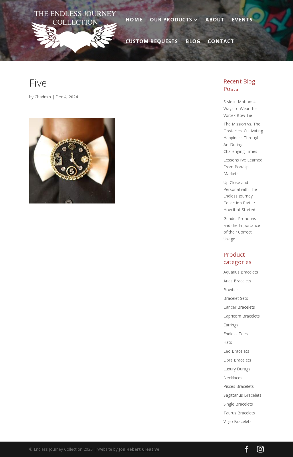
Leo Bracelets (236, 351)
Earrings (230, 325)
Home (134, 20)
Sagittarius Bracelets (242, 395)
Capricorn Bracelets (241, 316)
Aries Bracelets (237, 281)
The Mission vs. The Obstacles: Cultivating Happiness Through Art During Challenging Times (243, 137)
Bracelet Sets (235, 298)
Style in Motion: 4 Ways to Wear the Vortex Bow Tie (240, 108)
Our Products (171, 20)
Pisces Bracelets (238, 386)
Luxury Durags (236, 369)
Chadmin (43, 96)
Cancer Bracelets (239, 307)
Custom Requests (152, 42)
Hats (227, 342)
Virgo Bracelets (237, 421)
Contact (221, 42)
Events (242, 20)
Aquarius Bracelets (240, 272)
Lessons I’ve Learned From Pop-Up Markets (242, 166)
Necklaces (232, 377)
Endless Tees (235, 333)
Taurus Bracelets (239, 413)
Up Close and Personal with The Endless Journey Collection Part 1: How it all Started (240, 196)
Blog (192, 42)
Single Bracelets (238, 404)
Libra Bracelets (237, 360)
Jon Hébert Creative (139, 449)
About (214, 20)
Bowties (231, 289)
